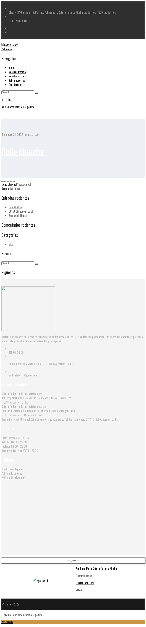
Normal (5, 188)
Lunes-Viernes (9, 438)
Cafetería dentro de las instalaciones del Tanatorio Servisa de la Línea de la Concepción (26, 408)
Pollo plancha (22, 150)
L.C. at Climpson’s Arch (21, 211)
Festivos (5, 446)
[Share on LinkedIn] (14, 180)
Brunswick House (18, 216)
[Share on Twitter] (5, 180)
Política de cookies (11, 473)
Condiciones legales (12, 469)
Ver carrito (7, 622)
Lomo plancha (8, 184)
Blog (11, 244)
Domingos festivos (11, 451)
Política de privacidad (13, 478)
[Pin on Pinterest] (8, 180)
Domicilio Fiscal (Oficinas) (15, 419)
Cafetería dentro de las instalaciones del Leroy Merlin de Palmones (21, 396)
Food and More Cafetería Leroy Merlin (96, 569)
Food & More (15, 207)
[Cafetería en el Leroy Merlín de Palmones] (13, 49)
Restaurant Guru (85, 583)
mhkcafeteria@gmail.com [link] (23, 375)
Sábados (6, 442)
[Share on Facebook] (2, 180)
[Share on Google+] (11, 180)
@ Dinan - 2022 (10, 604)
